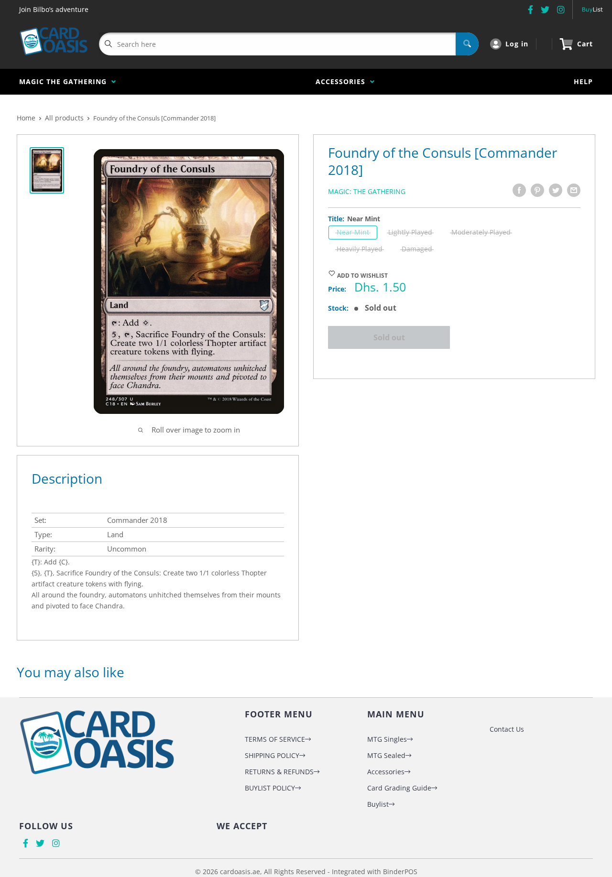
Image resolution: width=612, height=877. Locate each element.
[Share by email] (573, 190)
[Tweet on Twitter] (555, 190)
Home (26, 117)
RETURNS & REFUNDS (279, 771)
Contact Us (507, 729)
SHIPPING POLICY (272, 755)
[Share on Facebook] (519, 190)
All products (64, 117)
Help (583, 81)
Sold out (389, 337)
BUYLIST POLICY (270, 787)
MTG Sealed (386, 755)
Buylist (378, 804)
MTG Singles (387, 739)
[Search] (467, 43)
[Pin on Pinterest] (537, 190)
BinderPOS (400, 871)
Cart (585, 43)
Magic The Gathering (65, 81)
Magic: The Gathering (366, 191)
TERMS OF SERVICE (275, 739)
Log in (516, 43)
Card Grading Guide (399, 787)
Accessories (343, 81)
